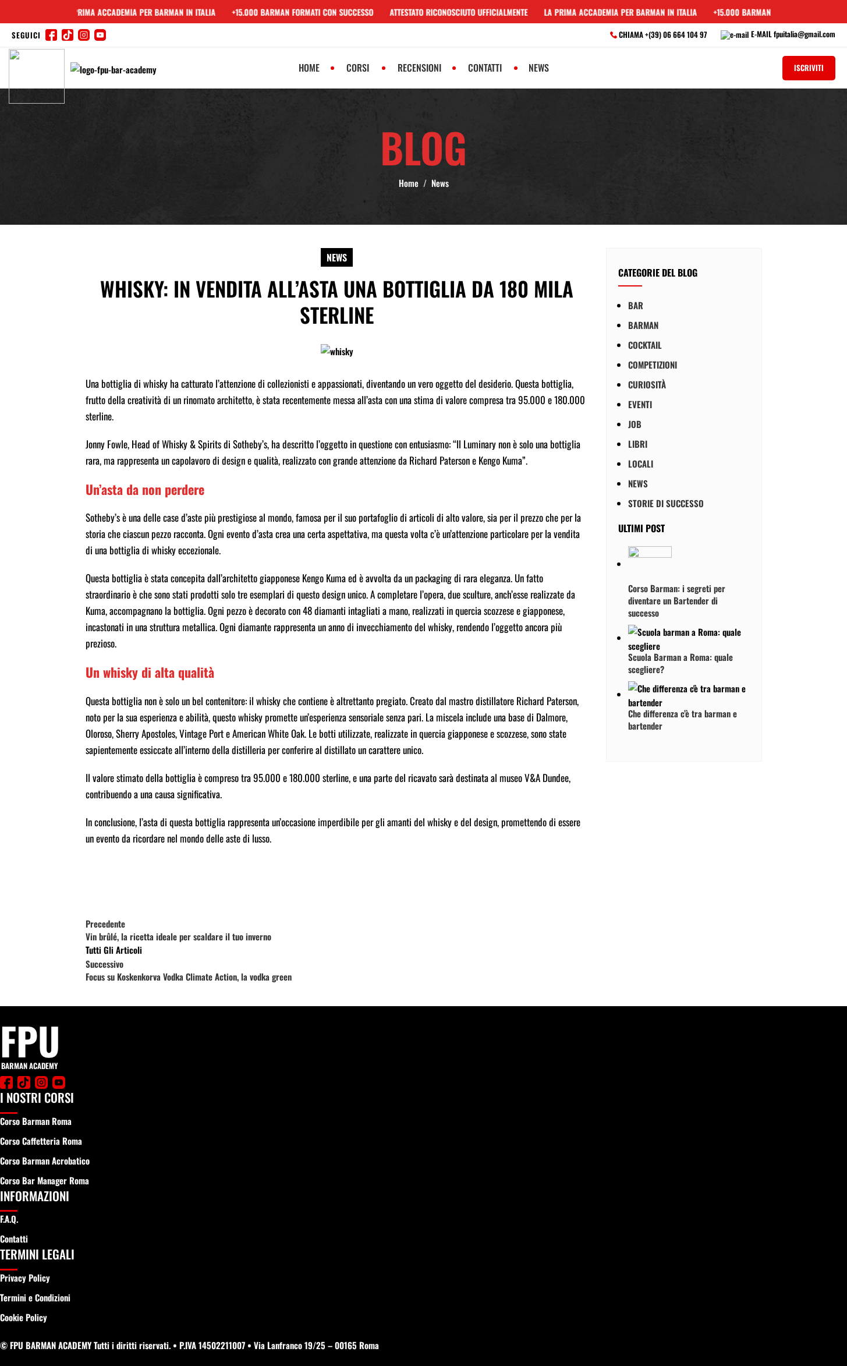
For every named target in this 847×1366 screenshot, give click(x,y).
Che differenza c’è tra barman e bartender (682, 719)
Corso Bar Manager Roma (44, 1180)
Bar (635, 304)
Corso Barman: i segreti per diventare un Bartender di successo (676, 600)
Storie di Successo (666, 502)
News (440, 182)
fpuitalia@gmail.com (804, 34)
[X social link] (126, 881)
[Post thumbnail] (650, 563)
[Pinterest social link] (155, 881)
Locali (640, 462)
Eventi (640, 403)
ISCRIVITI (809, 67)
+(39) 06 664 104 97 (677, 34)
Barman (643, 324)
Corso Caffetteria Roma (41, 1140)
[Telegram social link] (213, 881)
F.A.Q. (9, 1218)
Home (409, 182)
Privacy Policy (25, 1277)
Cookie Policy (23, 1317)
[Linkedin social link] (184, 881)
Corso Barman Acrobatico (45, 1160)
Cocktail (645, 344)
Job (635, 423)
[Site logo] (38, 75)
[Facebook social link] (97, 881)
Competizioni (652, 364)
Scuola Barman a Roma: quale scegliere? (680, 662)
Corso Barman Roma (36, 1120)
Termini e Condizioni (35, 1297)
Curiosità (647, 383)
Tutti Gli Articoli (114, 949)
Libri (637, 443)
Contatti (14, 1238)
